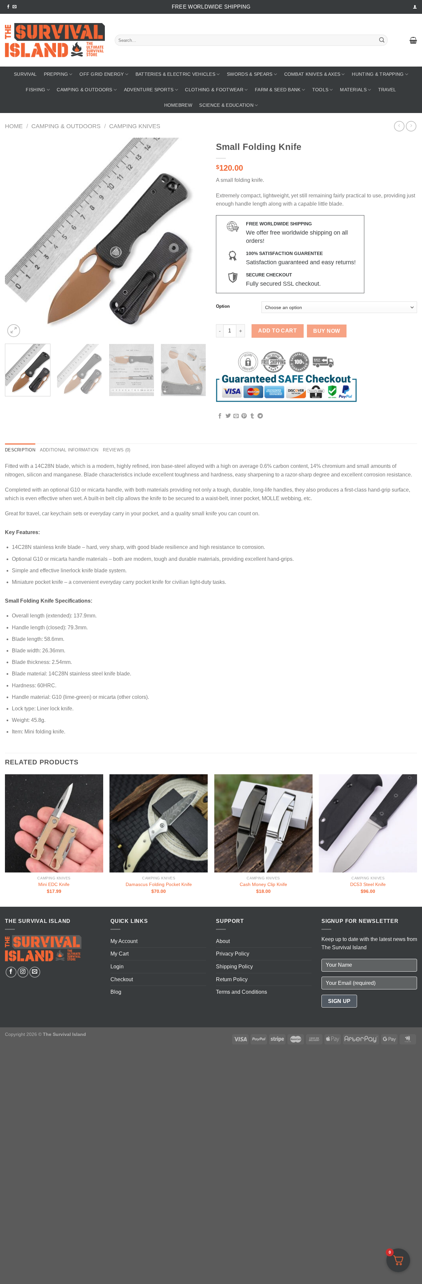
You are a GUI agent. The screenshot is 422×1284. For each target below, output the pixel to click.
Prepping (56, 74)
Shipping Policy (234, 966)
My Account (123, 941)
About (223, 941)
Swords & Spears (249, 74)
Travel (387, 89)
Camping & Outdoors (84, 89)
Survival (25, 74)
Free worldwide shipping (211, 7)
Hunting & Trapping (378, 74)
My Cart (119, 953)
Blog (115, 992)
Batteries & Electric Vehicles (175, 74)
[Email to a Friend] (236, 416)
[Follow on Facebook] (8, 7)
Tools (320, 89)
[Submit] (381, 40)
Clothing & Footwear (214, 89)
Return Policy (232, 979)
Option (223, 306)
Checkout (121, 979)
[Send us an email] (14, 7)
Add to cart (277, 330)
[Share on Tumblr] (252, 416)
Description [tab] (20, 449)
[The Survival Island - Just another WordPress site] (55, 40)
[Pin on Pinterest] (244, 416)
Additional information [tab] (69, 449)
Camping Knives (134, 126)
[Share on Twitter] (228, 416)
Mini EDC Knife (54, 884)
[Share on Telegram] (260, 416)
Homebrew (178, 105)
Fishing (35, 89)
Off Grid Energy (101, 74)
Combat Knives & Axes (312, 74)
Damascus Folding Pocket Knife (159, 884)
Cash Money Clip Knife (263, 884)
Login (117, 966)
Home (14, 126)
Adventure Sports (149, 89)
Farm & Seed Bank (278, 89)
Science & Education (226, 105)
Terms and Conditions (241, 992)
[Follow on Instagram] (22, 972)
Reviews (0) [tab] (116, 449)
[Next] (194, 238)
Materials (353, 89)
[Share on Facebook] (220, 416)
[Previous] (17, 238)
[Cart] (413, 40)
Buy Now (326, 331)
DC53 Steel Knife (368, 884)
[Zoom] (13, 330)
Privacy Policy (232, 953)
